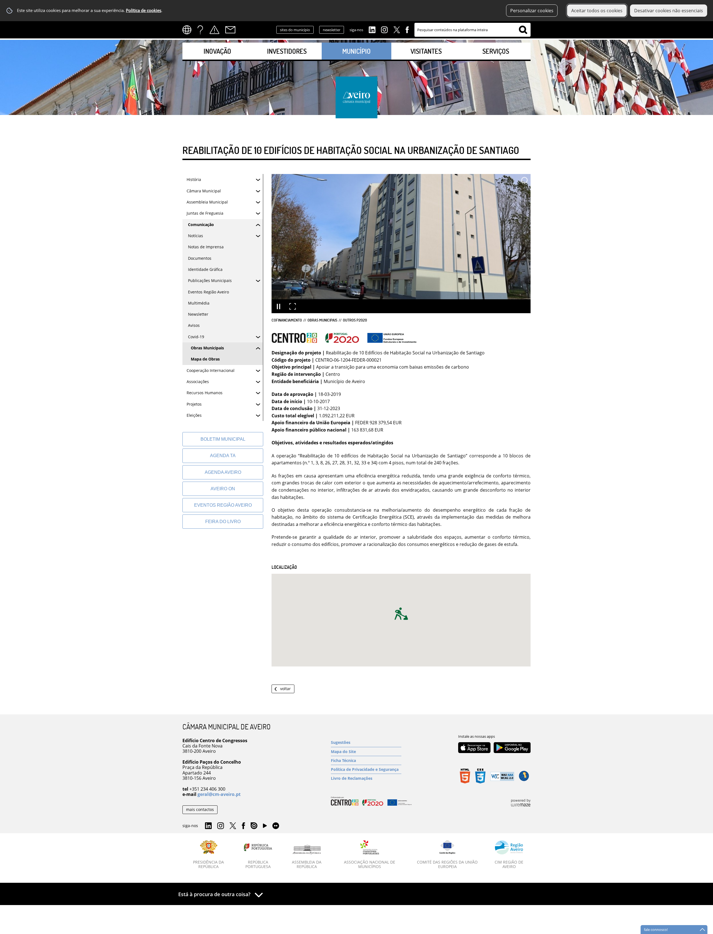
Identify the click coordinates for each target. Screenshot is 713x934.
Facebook (407, 29)
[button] (401, 613)
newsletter (331, 29)
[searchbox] (472, 30)
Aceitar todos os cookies (596, 11)
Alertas (214, 30)
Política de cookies (143, 10)
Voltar (285, 688)
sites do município (295, 29)
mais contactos (200, 809)
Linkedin (372, 29)
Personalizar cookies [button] (531, 11)
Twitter (396, 29)
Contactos (230, 29)
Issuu (254, 826)
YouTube (265, 827)
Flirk (275, 826)
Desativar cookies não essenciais (668, 11)
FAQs (200, 29)
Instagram (384, 29)
